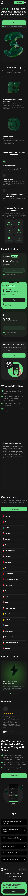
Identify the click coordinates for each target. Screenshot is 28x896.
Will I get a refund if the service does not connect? (12, 839)
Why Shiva (20, 873)
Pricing (7, 873)
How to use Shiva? (9, 846)
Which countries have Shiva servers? (12, 822)
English (23, 869)
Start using (14, 23)
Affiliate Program (12, 876)
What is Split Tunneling (11, 853)
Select (4, 168)
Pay (14, 270)
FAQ (19, 876)
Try (14, 355)
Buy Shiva (19, 2)
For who (12, 873)
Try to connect (14, 509)
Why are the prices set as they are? (11, 830)
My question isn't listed (11, 859)
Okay (14, 891)
